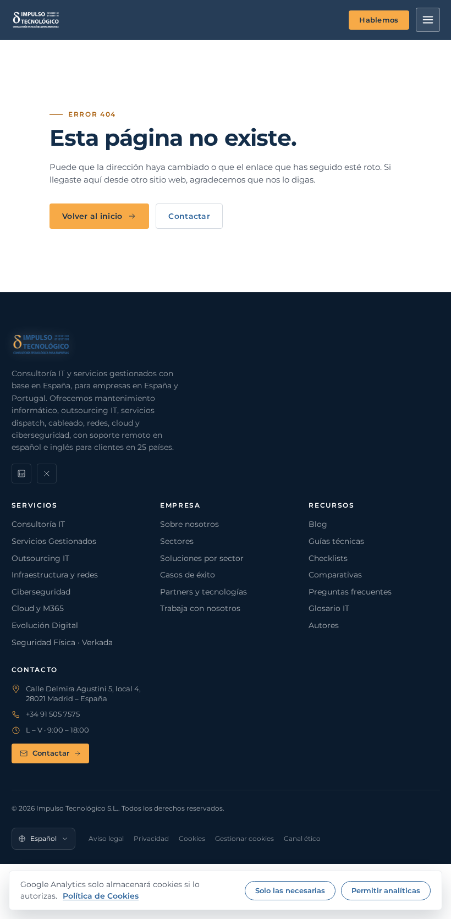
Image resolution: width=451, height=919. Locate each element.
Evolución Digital (45, 625)
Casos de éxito (187, 575)
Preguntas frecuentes (350, 592)
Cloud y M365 (38, 608)
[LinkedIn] (21, 473)
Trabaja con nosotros (200, 608)
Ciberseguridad (41, 592)
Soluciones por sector (202, 558)
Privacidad (151, 838)
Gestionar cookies (244, 838)
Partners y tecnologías (203, 592)
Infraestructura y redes (55, 575)
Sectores (177, 541)
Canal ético (302, 838)
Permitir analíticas (385, 890)
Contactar (189, 216)
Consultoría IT (38, 524)
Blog (318, 524)
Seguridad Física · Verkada (62, 642)
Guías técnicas (336, 541)
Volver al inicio (92, 216)
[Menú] (428, 20)
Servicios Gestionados (54, 541)
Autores (324, 625)
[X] (47, 473)
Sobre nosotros (189, 524)
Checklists (328, 558)
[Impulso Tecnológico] (36, 20)
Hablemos (378, 19)
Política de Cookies (101, 896)
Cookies (192, 838)
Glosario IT (329, 608)
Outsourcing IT (40, 558)
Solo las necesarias (290, 890)
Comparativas (335, 575)
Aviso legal (106, 838)
